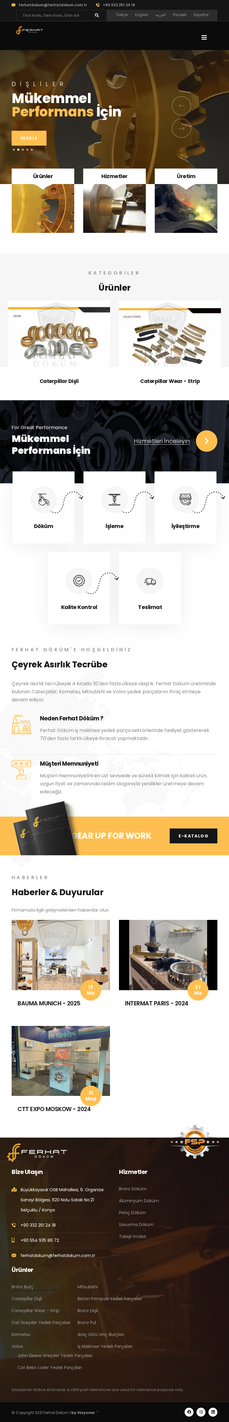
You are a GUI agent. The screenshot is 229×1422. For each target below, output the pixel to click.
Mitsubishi (88, 1287)
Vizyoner (86, 1412)
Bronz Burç (22, 1287)
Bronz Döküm (132, 1189)
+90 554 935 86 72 (40, 1240)
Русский (179, 14)
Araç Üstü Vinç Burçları (101, 1334)
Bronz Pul (87, 1323)
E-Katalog (193, 836)
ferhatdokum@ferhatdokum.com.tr (52, 4)
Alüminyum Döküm (139, 1201)
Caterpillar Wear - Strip (59, 381)
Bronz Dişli (88, 1311)
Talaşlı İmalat (132, 1236)
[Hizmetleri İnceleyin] (206, 441)
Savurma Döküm (136, 1225)
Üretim (186, 176)
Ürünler (43, 176)
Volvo (17, 1346)
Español (201, 14)
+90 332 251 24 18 (119, 4)
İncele (29, 162)
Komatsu (21, 1334)
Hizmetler (114, 176)
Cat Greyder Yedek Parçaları (170, 381)
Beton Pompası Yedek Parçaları (110, 1299)
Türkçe (122, 14)
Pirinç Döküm (132, 1213)
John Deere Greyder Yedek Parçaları (55, 1356)
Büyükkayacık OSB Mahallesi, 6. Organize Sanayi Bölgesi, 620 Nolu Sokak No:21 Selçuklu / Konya (62, 1200)
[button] (14, 150)
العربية (160, 14)
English (141, 14)
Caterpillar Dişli (27, 1299)
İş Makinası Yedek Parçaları (105, 1346)
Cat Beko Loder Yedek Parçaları (50, 1367)
